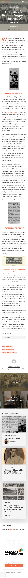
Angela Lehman (14, 367)
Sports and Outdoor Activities (9, 352)
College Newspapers (7, 346)
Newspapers (14, 7)
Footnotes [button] (7, 337)
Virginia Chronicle (12, 112)
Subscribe (14, 566)
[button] (26, 1)
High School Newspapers (8, 349)
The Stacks (13, 435)
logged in (11, 529)
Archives (6, 467)
